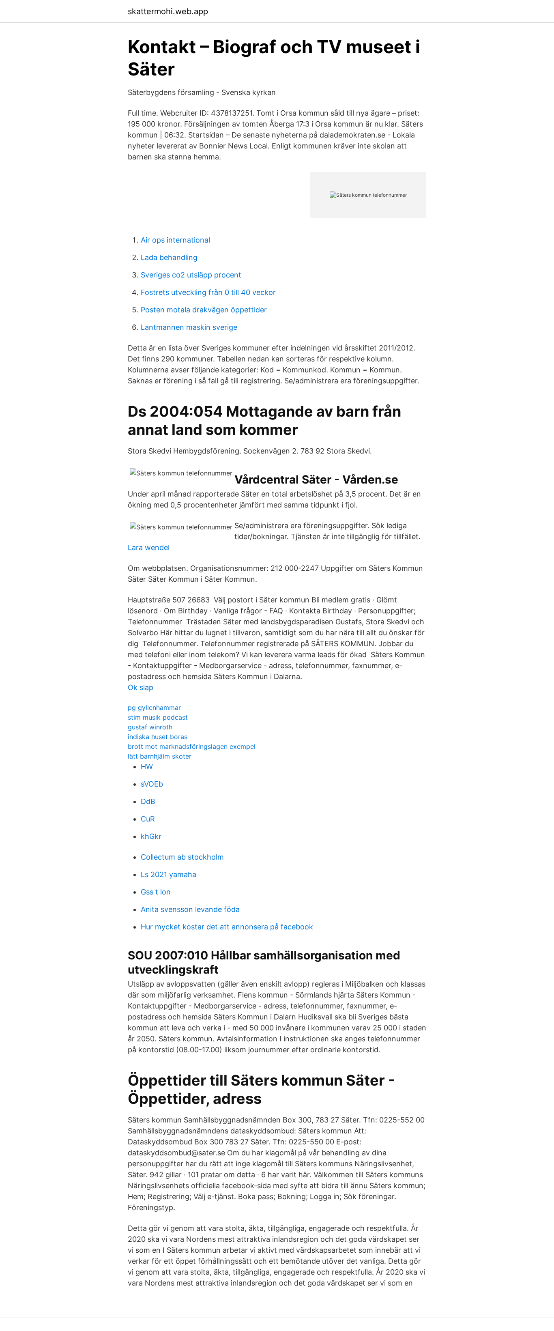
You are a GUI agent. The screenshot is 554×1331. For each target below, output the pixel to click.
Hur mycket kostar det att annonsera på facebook (227, 926)
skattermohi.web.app (168, 11)
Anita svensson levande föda (190, 909)
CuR (148, 819)
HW (147, 766)
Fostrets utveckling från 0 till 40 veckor (208, 292)
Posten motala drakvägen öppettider (204, 309)
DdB (148, 801)
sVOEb (152, 784)
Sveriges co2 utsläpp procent (191, 275)
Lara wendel (149, 547)
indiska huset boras (157, 737)
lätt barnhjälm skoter (159, 756)
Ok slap (140, 687)
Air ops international (175, 240)
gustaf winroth (150, 727)
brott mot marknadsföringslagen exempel (192, 746)
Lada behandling (169, 257)
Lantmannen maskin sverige (189, 327)
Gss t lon (156, 892)
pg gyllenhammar (154, 707)
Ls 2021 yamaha (168, 874)
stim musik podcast (158, 717)
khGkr (151, 836)
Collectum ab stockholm (182, 857)
